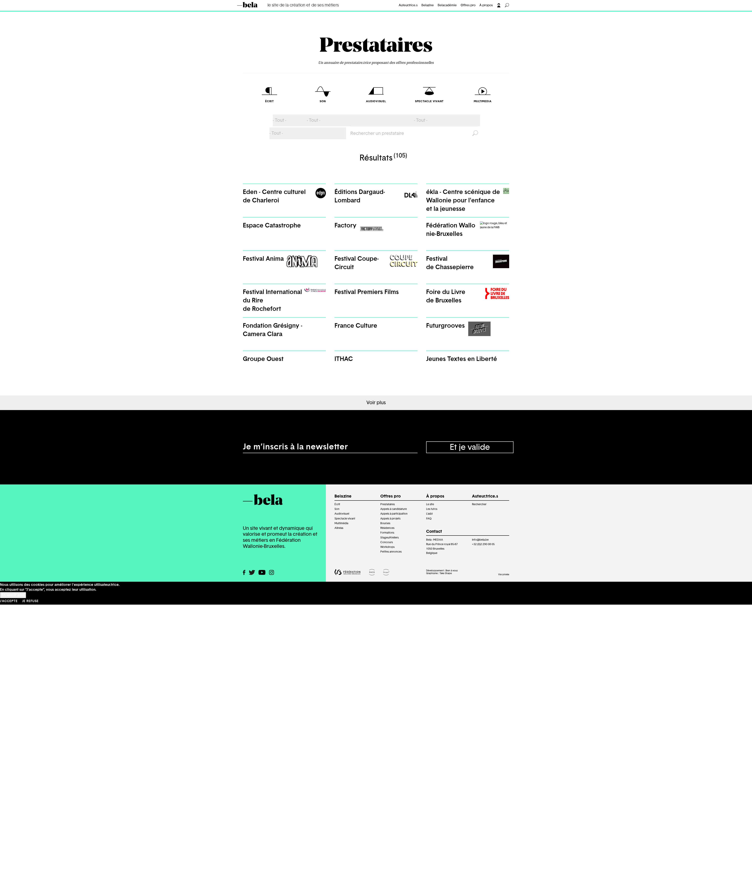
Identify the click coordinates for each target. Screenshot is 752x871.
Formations (387, 532)
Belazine (427, 5)
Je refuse (30, 601)
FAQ (428, 518)
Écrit (337, 504)
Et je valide (470, 447)
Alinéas (338, 528)
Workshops (387, 547)
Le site (430, 504)
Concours (386, 542)
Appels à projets (390, 518)
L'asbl (429, 513)
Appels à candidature (393, 509)
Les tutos (431, 509)
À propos (486, 5)
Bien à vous (452, 570)
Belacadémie (447, 5)
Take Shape (445, 573)
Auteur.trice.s (408, 5)
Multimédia (341, 523)
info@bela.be (480, 539)
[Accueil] (253, 4)
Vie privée (503, 574)
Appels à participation (394, 513)
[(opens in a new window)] (244, 572)
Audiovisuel (341, 513)
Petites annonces (391, 551)
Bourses (385, 523)
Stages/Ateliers (389, 537)
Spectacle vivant (344, 518)
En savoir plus (13, 595)
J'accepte (9, 601)
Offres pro (468, 5)
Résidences (387, 528)
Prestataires (375, 47)
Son (336, 509)
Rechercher (479, 504)
